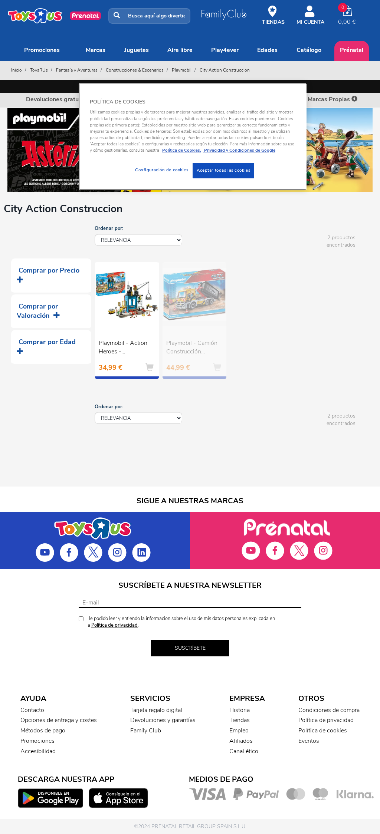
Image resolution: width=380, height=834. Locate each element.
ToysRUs (39, 70)
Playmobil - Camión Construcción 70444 (191, 348)
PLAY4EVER (225, 50)
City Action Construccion (225, 70)
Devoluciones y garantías (163, 720)
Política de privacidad (114, 625)
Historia (239, 710)
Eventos (308, 741)
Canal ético (243, 751)
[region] (193, 136)
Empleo (239, 730)
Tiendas (239, 720)
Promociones (42, 50)
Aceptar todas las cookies (223, 170)
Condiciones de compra (329, 710)
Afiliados (241, 741)
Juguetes (136, 50)
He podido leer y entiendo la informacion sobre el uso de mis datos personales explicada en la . (180, 622)
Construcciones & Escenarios (135, 70)
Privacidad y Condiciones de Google (239, 150)
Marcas (95, 50)
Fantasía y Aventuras (77, 70)
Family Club (145, 730)
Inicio (16, 70)
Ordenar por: (109, 228)
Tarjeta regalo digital (156, 710)
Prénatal (351, 50)
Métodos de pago (42, 730)
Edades (267, 50)
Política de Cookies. (181, 150)
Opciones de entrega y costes (58, 720)
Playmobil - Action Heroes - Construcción (123, 348)
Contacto (32, 710)
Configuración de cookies (162, 170)
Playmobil (181, 70)
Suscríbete (190, 648)
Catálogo (309, 50)
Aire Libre (180, 50)
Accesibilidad (38, 751)
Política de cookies (322, 730)
